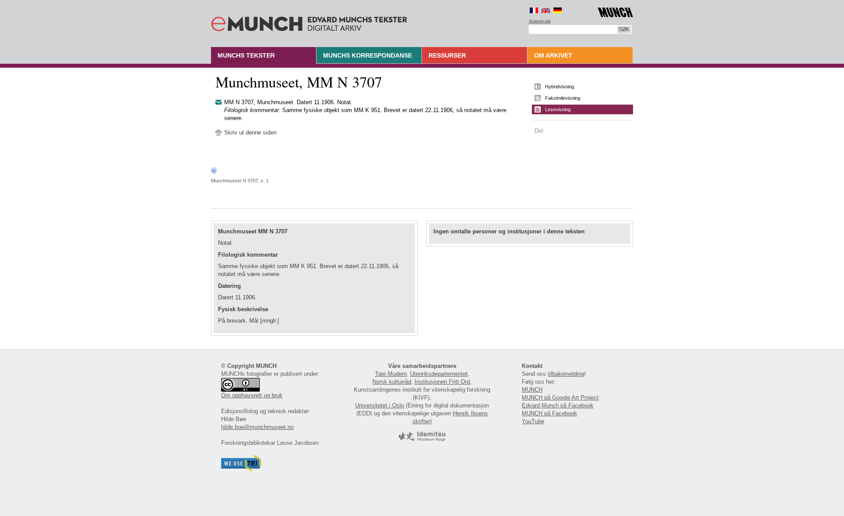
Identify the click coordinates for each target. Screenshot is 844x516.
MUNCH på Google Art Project (560, 397)
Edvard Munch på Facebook (557, 405)
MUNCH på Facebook (549, 413)
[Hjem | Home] (309, 22)
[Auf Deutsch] (557, 10)
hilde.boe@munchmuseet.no (257, 427)
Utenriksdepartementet (439, 374)
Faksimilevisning (562, 98)
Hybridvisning (559, 86)
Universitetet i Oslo (379, 405)
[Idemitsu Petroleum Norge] (422, 439)
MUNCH (532, 389)
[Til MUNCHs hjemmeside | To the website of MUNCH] (615, 10)
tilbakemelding (566, 374)
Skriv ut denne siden (250, 132)
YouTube (533, 421)
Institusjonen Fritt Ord (442, 381)
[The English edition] (546, 10)
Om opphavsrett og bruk (252, 395)
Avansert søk (540, 21)
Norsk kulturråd (391, 381)
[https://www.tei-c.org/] (241, 469)
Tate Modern (391, 374)
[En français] (534, 10)
